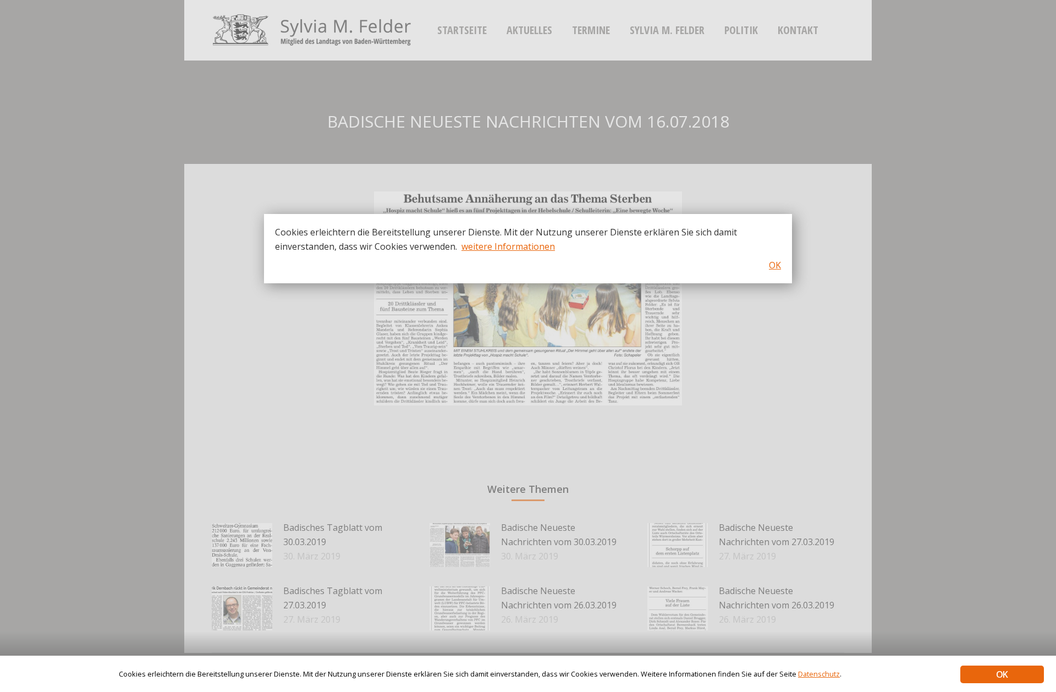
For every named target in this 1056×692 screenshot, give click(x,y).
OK (1002, 674)
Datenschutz (819, 674)
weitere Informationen (508, 246)
